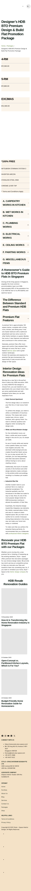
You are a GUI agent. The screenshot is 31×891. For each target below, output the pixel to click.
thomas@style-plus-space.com (15, 753)
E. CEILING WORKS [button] (13, 245)
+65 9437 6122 (10, 757)
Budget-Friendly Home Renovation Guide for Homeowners (12, 703)
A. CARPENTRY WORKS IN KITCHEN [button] (14, 203)
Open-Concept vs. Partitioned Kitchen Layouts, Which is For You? (15, 663)
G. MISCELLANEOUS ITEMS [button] (14, 261)
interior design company (18, 572)
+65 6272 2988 (10, 755)
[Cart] (27, 6)
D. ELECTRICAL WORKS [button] (11, 236)
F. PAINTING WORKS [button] (14, 252)
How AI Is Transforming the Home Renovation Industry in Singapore (15, 622)
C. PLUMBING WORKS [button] (10, 225)
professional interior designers (19, 533)
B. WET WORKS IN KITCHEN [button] (13, 214)
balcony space (12, 350)
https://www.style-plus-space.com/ (16, 744)
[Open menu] (23, 6)
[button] (15, 305)
